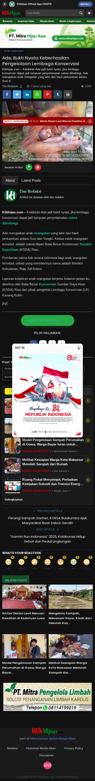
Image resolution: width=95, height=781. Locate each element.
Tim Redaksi (10, 86)
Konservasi (47, 284)
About (10, 180)
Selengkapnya (14, 499)
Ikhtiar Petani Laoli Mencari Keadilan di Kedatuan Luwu (23, 615)
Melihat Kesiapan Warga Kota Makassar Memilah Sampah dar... (68, 668)
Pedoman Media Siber (41, 748)
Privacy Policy (73, 748)
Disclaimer (46, 755)
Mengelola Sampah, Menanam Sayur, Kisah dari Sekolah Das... (70, 618)
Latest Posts (31, 180)
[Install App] (47, 4)
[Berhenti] (37, 167)
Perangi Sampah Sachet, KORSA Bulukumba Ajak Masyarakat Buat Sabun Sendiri (47, 520)
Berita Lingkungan (13, 51)
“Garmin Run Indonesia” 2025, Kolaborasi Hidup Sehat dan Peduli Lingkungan (48, 539)
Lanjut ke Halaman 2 (44, 320)
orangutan (41, 233)
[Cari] (81, 13)
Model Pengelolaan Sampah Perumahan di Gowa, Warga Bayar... (24, 668)
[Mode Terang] (89, 13)
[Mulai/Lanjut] (29, 167)
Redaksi (12, 748)
